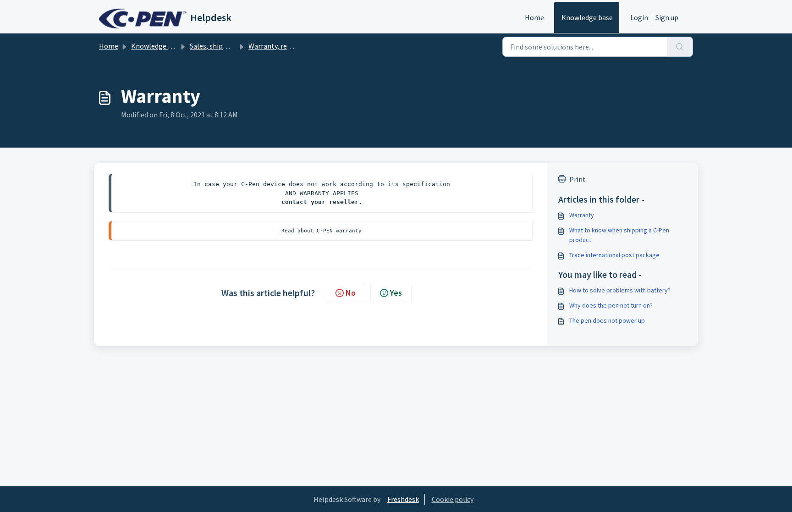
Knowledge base (587, 17)
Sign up (666, 17)
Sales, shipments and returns (235, 45)
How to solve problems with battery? (620, 290)
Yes (396, 292)
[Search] (680, 47)
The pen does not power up (607, 320)
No (351, 292)
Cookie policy (452, 499)
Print (577, 179)
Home (534, 17)
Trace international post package (614, 255)
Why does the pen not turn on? (611, 305)
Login (639, 17)
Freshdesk (403, 499)
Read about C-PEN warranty (321, 230)
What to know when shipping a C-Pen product (619, 235)
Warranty (581, 215)
